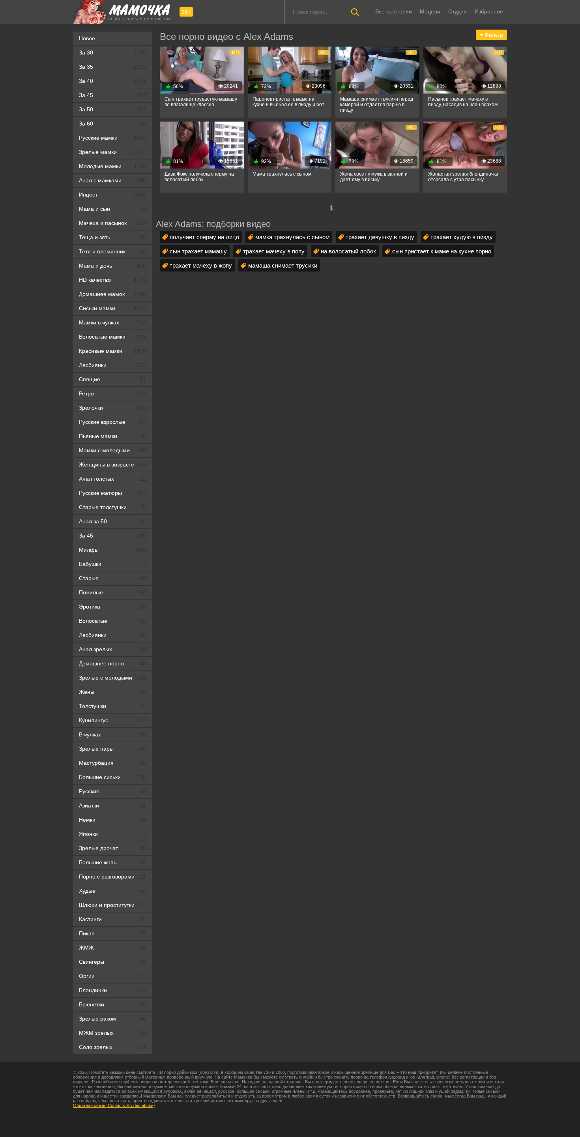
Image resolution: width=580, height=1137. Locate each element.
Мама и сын (112, 209)
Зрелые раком (112, 1018)
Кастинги (112, 919)
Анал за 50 (112, 521)
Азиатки (112, 805)
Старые (112, 578)
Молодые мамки (112, 166)
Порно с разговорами (112, 876)
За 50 (112, 109)
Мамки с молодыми (112, 450)
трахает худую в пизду (461, 237)
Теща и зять (112, 237)
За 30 (112, 52)
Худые (112, 891)
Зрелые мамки (112, 152)
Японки (112, 834)
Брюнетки (112, 1004)
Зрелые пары (112, 749)
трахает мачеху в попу (274, 251)
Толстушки (112, 706)
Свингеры (112, 962)
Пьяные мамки (112, 436)
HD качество (112, 280)
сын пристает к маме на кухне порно (441, 251)
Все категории (393, 11)
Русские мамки (112, 138)
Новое (87, 38)
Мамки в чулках (112, 322)
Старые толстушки (112, 507)
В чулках (112, 734)
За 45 (112, 95)
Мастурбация (112, 763)
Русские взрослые (112, 422)
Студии (457, 11)
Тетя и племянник (112, 251)
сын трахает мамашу (198, 251)
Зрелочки (112, 408)
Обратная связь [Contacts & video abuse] (114, 1105)
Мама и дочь (112, 265)
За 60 (112, 123)
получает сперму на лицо (204, 237)
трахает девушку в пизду (380, 237)
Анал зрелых (112, 649)
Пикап (112, 933)
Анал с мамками (112, 180)
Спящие (112, 379)
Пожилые (112, 592)
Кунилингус (112, 720)
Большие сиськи (112, 777)
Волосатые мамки (112, 336)
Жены (112, 692)
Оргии (112, 976)
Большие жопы (112, 862)
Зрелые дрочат (112, 848)
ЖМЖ (112, 947)
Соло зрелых (112, 1047)
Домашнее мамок (112, 294)
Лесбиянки (112, 365)
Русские (112, 791)
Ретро (112, 393)
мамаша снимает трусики (282, 265)
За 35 (112, 67)
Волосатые (112, 621)
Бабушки (112, 564)
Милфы (112, 550)
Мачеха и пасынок (112, 223)
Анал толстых (112, 479)
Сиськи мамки (112, 308)
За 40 (112, 81)
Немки (112, 820)
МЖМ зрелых (112, 1033)
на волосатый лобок (348, 251)
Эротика (112, 606)
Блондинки (112, 990)
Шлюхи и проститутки (112, 905)
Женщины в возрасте (112, 464)
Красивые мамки (112, 351)
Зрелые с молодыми (112, 677)
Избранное (489, 11)
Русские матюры (112, 493)
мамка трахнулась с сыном (292, 237)
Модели (430, 11)
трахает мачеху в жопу (201, 265)
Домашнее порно (112, 663)
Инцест (112, 194)
